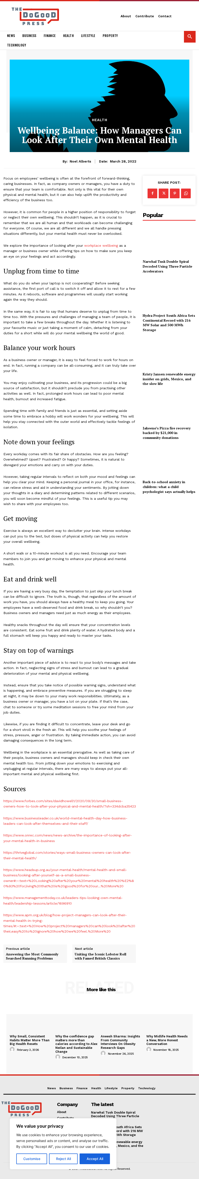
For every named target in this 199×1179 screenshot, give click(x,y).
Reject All (63, 1159)
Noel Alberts (80, 161)
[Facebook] (152, 193)
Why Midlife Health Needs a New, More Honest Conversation (167, 1040)
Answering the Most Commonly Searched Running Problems (32, 956)
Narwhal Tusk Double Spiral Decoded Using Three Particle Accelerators (167, 266)
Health (99, 120)
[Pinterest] (175, 193)
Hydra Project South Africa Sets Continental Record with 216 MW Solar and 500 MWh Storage (169, 322)
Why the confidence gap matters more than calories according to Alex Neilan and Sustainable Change (76, 1043)
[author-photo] (13, 1049)
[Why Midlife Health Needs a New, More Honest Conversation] (168, 1016)
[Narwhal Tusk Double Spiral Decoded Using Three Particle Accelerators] (169, 240)
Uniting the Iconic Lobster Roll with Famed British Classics (100, 956)
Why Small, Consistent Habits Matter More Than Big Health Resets (30, 1040)
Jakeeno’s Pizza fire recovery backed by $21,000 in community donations (167, 433)
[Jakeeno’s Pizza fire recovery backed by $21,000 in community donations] (169, 407)
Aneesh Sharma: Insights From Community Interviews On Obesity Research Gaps (120, 1042)
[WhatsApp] (186, 193)
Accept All (95, 1159)
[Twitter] (163, 193)
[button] (190, 37)
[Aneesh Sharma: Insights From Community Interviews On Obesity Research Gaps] (122, 1016)
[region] (63, 1143)
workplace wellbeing (101, 245)
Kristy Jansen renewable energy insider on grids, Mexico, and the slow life (169, 379)
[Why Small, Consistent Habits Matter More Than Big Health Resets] (31, 1016)
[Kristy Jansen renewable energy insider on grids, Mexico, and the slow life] (169, 353)
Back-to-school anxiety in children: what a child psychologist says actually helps (169, 487)
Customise (31, 1159)
